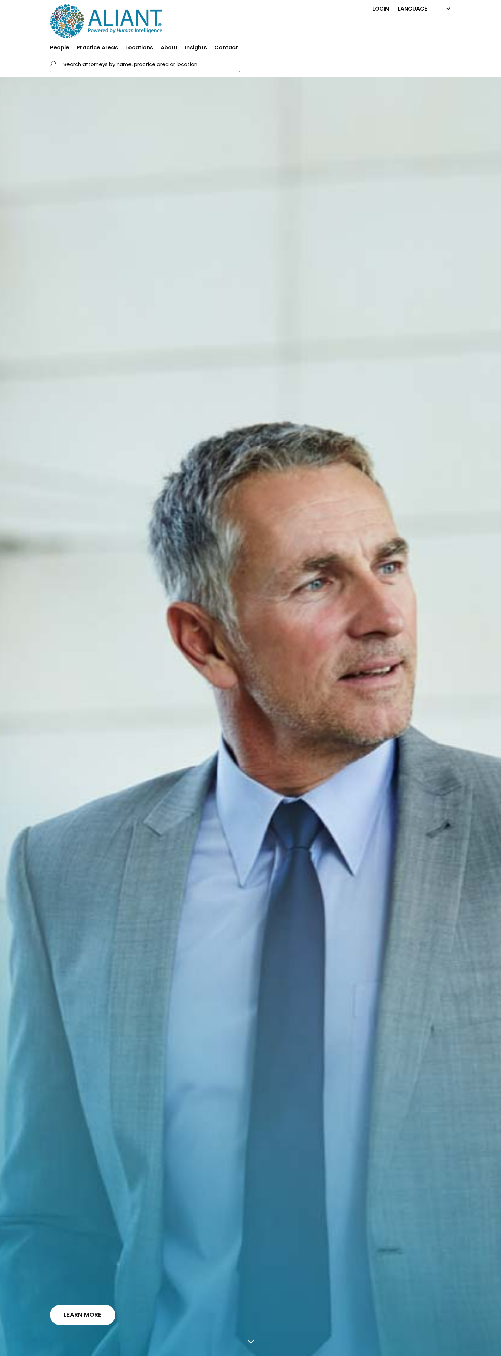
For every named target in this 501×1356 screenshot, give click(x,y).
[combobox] (150, 64)
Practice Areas (97, 48)
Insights (196, 48)
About (169, 48)
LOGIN (380, 8)
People (59, 48)
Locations (139, 48)
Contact (226, 48)
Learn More (83, 1314)
